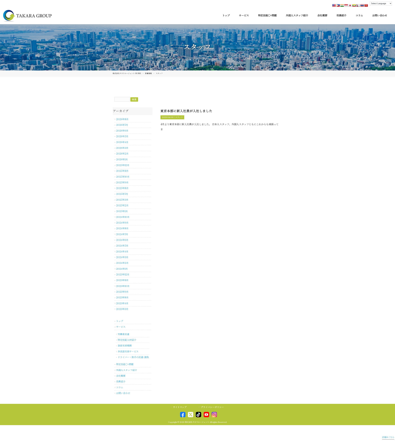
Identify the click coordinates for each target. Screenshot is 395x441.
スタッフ (179, 117)
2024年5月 (122, 245)
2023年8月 (122, 297)
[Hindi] (342, 5)
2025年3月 (122, 199)
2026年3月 (122, 148)
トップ (119, 321)
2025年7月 (122, 194)
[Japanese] (350, 5)
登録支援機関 (125, 345)
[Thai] (362, 5)
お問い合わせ (123, 393)
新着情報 (148, 73)
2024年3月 (122, 257)
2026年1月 (122, 159)
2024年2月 (122, 263)
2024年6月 (122, 240)
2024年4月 (122, 251)
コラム (119, 387)
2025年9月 (122, 182)
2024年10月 (122, 217)
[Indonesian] (346, 5)
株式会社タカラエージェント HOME (127, 73)
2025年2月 (122, 205)
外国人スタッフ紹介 (126, 370)
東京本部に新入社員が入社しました (186, 111)
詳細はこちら (388, 437)
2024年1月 (122, 268)
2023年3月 (122, 309)
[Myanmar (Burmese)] (354, 5)
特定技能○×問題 (124, 364)
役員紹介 (120, 381)
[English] (334, 5)
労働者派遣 (123, 334)
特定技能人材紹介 (127, 340)
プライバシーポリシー (212, 407)
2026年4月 (122, 142)
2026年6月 (122, 130)
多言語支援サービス (128, 351)
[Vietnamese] (366, 5)
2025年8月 (122, 188)
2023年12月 (122, 274)
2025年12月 (122, 165)
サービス (120, 326)
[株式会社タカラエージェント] (27, 20)
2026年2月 (122, 153)
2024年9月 (122, 222)
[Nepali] (358, 5)
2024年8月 (122, 228)
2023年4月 (122, 303)
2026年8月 (122, 119)
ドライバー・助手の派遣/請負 (133, 357)
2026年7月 (122, 125)
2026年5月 (122, 136)
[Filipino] (338, 5)
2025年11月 (122, 171)
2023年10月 (122, 286)
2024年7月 (122, 234)
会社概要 (120, 375)
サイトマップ (180, 407)
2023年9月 (122, 291)
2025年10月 (122, 176)
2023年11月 (122, 280)
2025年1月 (122, 211)
